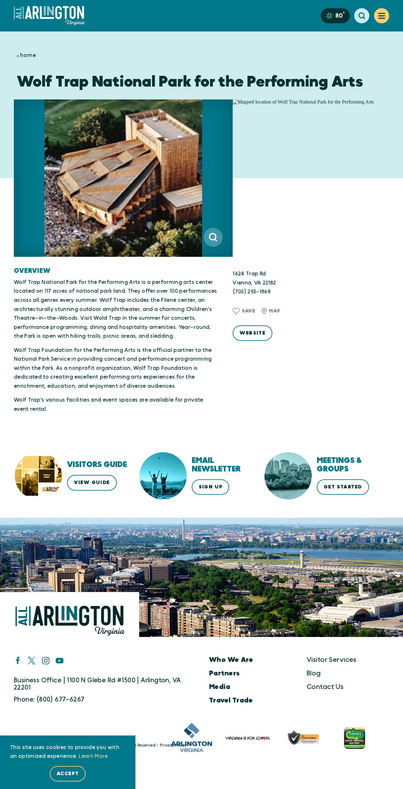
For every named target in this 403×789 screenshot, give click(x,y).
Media (219, 687)
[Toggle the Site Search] (361, 15)
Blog (314, 673)
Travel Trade (231, 700)
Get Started (343, 486)
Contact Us (325, 687)
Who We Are (231, 660)
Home (28, 55)
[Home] (52, 15)
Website (252, 332)
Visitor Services (332, 660)
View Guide (92, 482)
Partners (224, 673)
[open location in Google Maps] (311, 178)
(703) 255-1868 (251, 291)
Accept (68, 773)
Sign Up (210, 486)
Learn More (93, 756)
